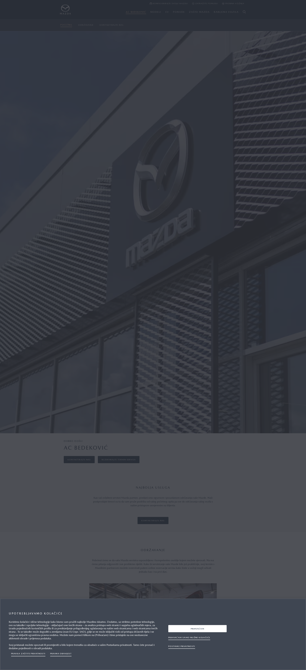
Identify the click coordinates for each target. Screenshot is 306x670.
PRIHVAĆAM (197, 628)
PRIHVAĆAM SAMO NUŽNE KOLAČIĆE (189, 637)
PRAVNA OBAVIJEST (61, 653)
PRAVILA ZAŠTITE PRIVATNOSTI (28, 653)
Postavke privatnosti (181, 646)
